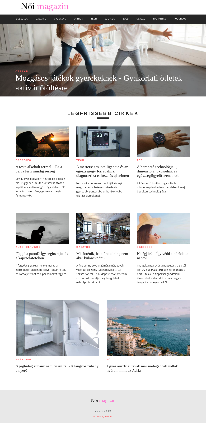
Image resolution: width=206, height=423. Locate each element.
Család (21, 71)
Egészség (23, 160)
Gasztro (83, 247)
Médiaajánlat (103, 416)
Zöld (111, 359)
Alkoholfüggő (28, 247)
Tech (80, 160)
